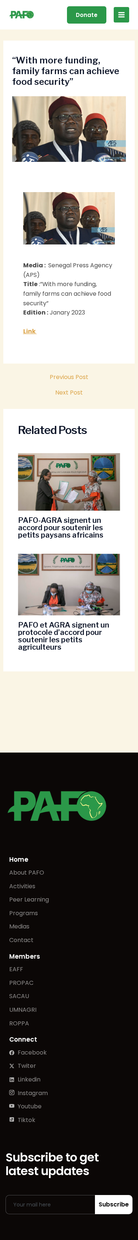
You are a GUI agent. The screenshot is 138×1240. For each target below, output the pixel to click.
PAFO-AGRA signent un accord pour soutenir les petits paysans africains (60, 527)
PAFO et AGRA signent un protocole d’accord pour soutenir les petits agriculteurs (63, 636)
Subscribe (114, 1204)
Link (30, 331)
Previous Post (69, 377)
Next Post (69, 393)
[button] (86, 15)
